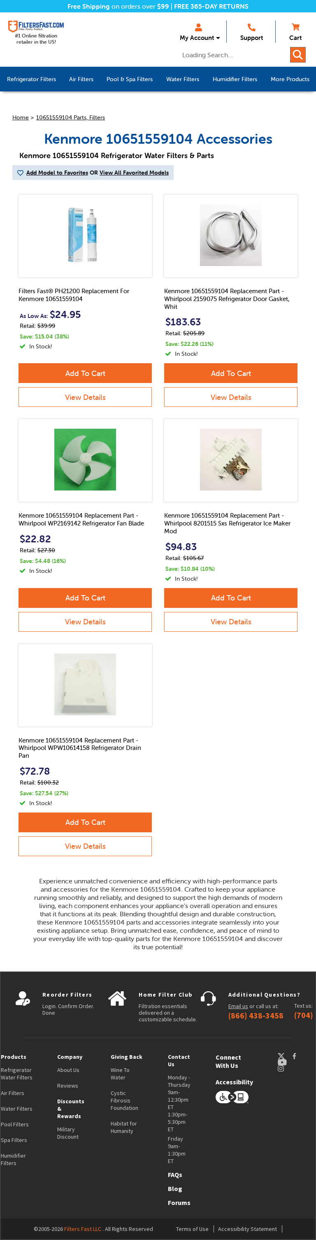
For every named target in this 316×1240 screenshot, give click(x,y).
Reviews (67, 1085)
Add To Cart (85, 373)
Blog (175, 1188)
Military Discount (68, 1133)
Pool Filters (15, 1124)
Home (20, 117)
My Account (197, 38)
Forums (179, 1202)
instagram (289, 1068)
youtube (286, 1062)
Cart (295, 38)
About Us (68, 1070)
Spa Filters (14, 1140)
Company (69, 1056)
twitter (285, 1056)
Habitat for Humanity (124, 1127)
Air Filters (12, 1093)
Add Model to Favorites (57, 172)
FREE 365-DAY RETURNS (211, 6)
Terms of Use (192, 1229)
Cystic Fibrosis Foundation (124, 1100)
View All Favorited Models (134, 172)
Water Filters (17, 1108)
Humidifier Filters (13, 1159)
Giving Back (126, 1056)
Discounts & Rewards (70, 1109)
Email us (238, 1006)
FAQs (175, 1174)
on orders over (118, 6)
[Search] (298, 55)
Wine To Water (120, 1073)
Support (251, 38)
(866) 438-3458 (255, 1015)
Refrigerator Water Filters (17, 1073)
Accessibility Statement (247, 1229)
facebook (302, 1056)
